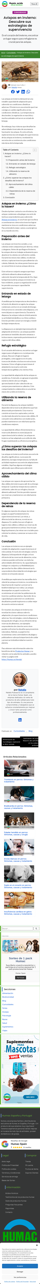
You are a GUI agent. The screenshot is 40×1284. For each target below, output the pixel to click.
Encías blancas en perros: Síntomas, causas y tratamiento (18, 860)
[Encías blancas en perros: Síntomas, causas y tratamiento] (19, 840)
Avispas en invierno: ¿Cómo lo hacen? (18, 154)
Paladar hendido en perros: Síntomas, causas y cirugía (16, 833)
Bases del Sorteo (8, 1180)
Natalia (14, 87)
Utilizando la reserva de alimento (19, 172)
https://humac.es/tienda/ (12, 659)
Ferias (4, 1008)
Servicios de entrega (10, 1176)
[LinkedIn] (23, 91)
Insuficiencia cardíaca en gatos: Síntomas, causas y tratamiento (18, 913)
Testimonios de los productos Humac (19, 1197)
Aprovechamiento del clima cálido (20, 185)
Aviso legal (33, 1281)
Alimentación (7, 993)
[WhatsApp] (28, 91)
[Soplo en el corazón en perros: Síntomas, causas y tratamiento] (19, 867)
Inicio (3, 52)
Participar (20, 978)
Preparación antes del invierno (21, 160)
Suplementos (7, 1027)
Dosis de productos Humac (16, 1201)
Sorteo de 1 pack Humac (20, 960)
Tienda (28, 1161)
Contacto (8, 1212)
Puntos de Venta (31, 1169)
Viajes (4, 1030)
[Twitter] (18, 91)
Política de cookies (9, 1281)
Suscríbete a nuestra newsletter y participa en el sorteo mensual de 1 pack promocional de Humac (21, 967)
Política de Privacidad (22, 1281)
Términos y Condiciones (11, 1173)
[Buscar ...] (36, 928)
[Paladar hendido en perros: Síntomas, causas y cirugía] (19, 814)
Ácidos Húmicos (11, 1193)
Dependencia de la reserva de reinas (22, 192)
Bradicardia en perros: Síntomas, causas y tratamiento (18, 807)
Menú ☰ (34, 4)
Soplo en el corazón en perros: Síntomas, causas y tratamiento (18, 886)
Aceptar (20, 1266)
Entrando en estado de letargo (22, 164)
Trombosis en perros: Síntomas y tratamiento (18, 780)
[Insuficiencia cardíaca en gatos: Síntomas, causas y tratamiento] (19, 893)
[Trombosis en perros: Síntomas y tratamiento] (19, 761)
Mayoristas (9, 1208)
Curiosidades (20, 12)
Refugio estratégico (17, 167)
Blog (30, 731)
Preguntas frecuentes (14, 1204)
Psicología (6, 1015)
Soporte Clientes (31, 1173)
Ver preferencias (20, 1277)
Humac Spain (21, 973)
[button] (37, 1245)
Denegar (20, 1272)
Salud (4, 1023)
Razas (4, 1019)
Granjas (5, 1012)
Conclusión (10, 197)
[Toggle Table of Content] (33, 150)
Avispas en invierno (9, 219)
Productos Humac (22, 651)
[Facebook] (13, 91)
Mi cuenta (29, 1165)
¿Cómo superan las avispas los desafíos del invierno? (18, 179)
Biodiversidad (8, 997)
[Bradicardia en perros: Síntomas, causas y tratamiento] (19, 787)
